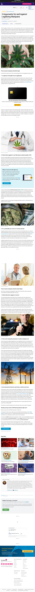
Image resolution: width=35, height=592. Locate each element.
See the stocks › (6, 183)
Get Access (10, 534)
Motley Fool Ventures (17, 582)
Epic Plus (24, 564)
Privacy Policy (9, 589)
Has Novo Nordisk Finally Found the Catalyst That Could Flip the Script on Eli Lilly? (25, 462)
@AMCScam (16, 490)
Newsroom (15, 564)
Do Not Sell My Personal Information (23, 590)
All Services (24, 560)
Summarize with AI (18, 23)
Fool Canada (15, 573)
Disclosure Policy (14, 589)
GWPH (19, 189)
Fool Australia (16, 572)
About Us (15, 560)
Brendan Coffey (8, 473)
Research (15, 563)
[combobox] (6, 8)
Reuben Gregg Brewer (9, 460)
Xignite (7, 566)
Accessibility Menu (17, 0)
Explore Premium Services (10, 11)
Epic (23, 563)
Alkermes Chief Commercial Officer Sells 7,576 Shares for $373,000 (25, 475)
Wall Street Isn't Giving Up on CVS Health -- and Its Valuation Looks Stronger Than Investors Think (26, 449)
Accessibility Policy (20, 589)
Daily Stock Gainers (30, 8)
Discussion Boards (23, 573)
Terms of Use (4, 589)
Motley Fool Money (25, 568)
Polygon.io (11, 566)
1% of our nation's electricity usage (22, 393)
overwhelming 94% (28, 82)
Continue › (6, 509)
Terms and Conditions (14, 590)
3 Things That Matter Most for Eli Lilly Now (7, 461)
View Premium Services (28, 551)
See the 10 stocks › (6, 428)
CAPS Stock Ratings (24, 572)
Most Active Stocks (30, 6)
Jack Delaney (24, 473)
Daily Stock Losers (31, 9)
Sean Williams (5, 21)
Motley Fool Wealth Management (18, 581)
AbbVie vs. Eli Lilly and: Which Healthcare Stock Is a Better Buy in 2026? (9, 475)
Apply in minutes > (17, 104)
